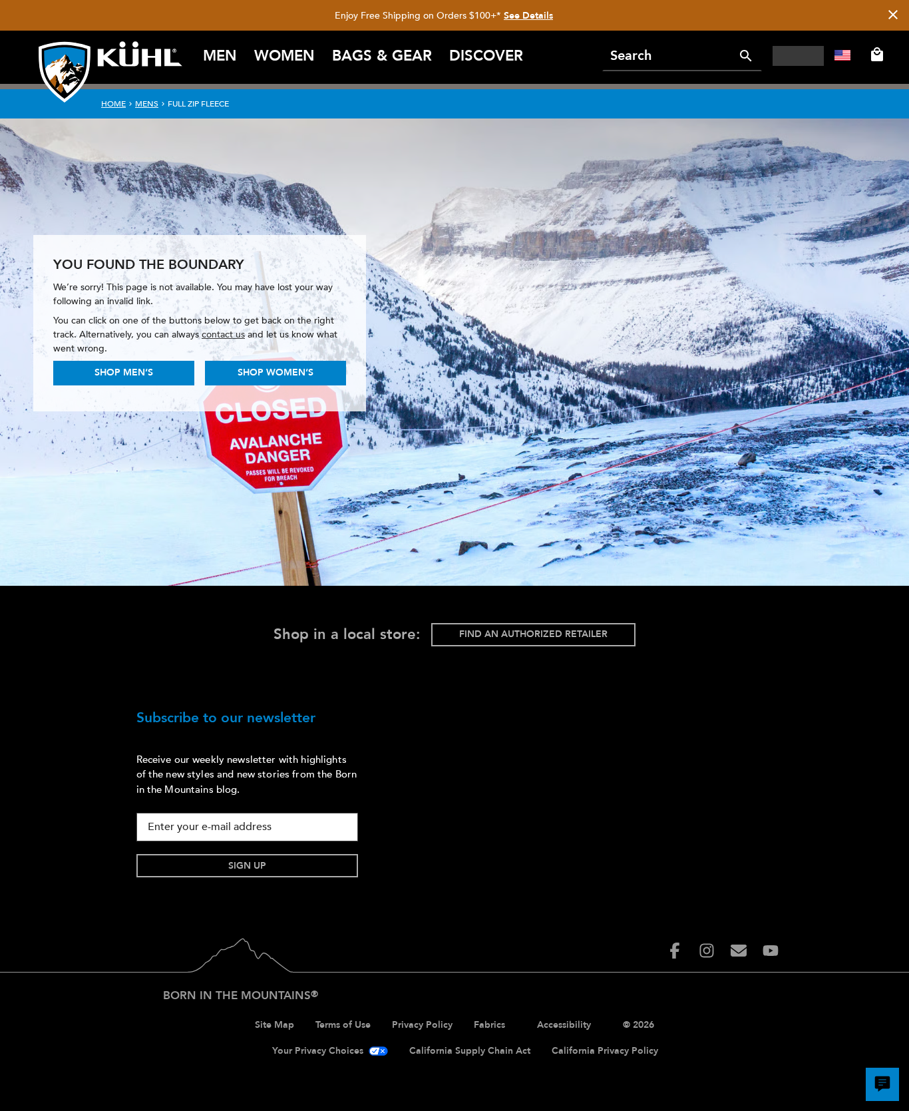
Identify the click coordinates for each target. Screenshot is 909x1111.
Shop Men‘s (123, 372)
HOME (113, 104)
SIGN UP (247, 865)
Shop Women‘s (275, 372)
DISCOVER (486, 56)
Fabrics (489, 1024)
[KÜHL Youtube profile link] (770, 950)
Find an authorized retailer (533, 634)
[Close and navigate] (893, 16)
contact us (223, 334)
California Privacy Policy (605, 1050)
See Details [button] (528, 15)
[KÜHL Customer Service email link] (738, 950)
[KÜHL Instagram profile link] (706, 950)
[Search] (746, 56)
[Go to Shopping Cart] (874, 55)
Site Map (274, 1024)
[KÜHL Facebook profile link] (674, 950)
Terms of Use (343, 1024)
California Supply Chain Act (469, 1050)
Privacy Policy (422, 1024)
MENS (146, 104)
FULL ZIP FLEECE (198, 104)
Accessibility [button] (564, 1024)
